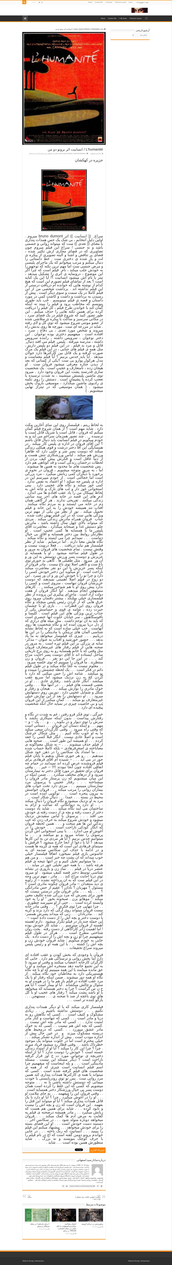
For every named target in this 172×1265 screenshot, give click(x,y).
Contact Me (99, 2)
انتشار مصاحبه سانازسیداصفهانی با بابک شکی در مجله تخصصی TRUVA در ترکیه (66, 1227)
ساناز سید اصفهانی (95, 153)
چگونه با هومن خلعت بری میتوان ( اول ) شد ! (87, 1197)
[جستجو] (24, 2)
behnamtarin (39, 1261)
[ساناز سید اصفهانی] (139, 10)
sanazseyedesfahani (79, 153)
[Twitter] (39, 2)
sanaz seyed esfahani (82, 29)
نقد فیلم (31, 153)
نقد (36, 153)
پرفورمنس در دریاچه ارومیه (92, 1224)
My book (109, 2)
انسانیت (80, 236)
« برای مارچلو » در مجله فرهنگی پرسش (39, 1225)
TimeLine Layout (120, 2)
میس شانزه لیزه (42, 153)
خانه (102, 29)
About (90, 2)
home (131, 2)
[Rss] (42, 2)
